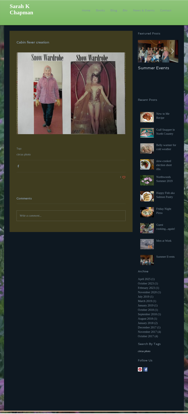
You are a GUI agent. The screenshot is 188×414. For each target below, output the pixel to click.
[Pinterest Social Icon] (140, 369)
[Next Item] (172, 51)
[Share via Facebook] (18, 166)
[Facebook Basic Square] (145, 369)
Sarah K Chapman (21, 9)
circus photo (24, 154)
